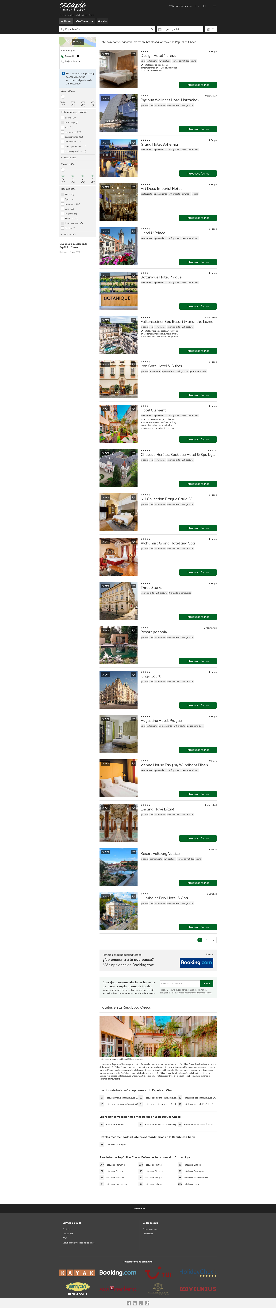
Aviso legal (148, 1233)
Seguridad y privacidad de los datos (79, 1242)
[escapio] (73, 6)
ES (204, 6)
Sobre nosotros (150, 1229)
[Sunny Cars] (77, 1288)
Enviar (206, 983)
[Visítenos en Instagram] (135, 1303)
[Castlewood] (158, 1288)
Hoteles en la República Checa (80, 15)
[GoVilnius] (198, 1289)
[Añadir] (133, 54)
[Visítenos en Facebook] (129, 1303)
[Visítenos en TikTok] (147, 1303)
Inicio (61, 15)
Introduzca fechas (198, 85)
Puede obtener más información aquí (195, 992)
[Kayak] (77, 1273)
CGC (65, 1238)
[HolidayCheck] (198, 1273)
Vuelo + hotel (87, 21)
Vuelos (104, 21)
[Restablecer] (152, 29)
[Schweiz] (118, 1288)
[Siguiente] (213, 940)
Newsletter (68, 1233)
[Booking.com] (118, 1273)
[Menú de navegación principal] (214, 6)
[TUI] (158, 1272)
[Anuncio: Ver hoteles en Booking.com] (196, 963)
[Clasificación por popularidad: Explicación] (78, 56)
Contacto (67, 1229)
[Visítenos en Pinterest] (141, 1303)
